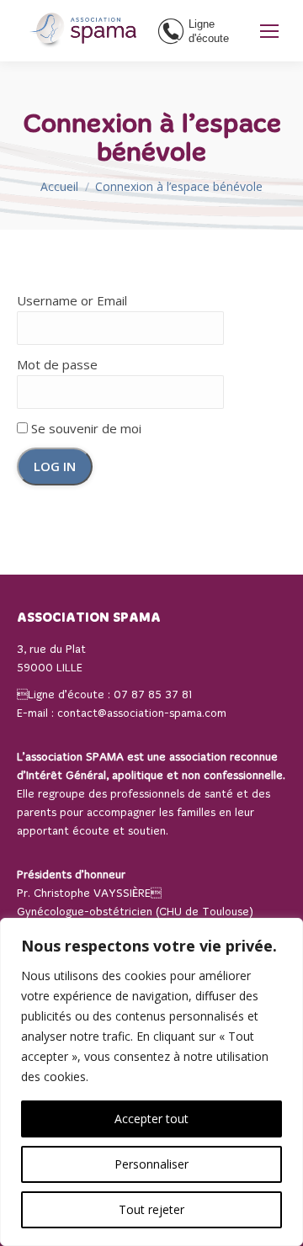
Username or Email (72, 300)
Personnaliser (151, 1164)
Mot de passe (57, 364)
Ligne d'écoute (209, 31)
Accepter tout (151, 1119)
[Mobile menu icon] (269, 31)
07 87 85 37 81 (153, 695)
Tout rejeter (151, 1209)
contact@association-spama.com (141, 713)
